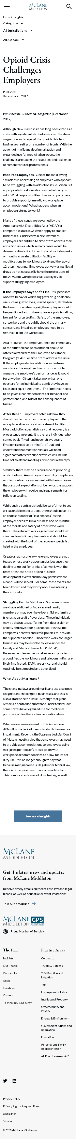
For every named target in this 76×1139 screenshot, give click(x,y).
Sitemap (8, 1121)
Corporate (47, 958)
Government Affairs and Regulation (56, 1028)
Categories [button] (11, 23)
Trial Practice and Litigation (52, 975)
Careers (8, 995)
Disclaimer (9, 1113)
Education (47, 1037)
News (6, 980)
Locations (9, 988)
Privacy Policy (11, 1099)
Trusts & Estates (52, 965)
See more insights (38, 816)
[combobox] (36, 30)
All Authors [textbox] (11, 39)
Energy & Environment (55, 1018)
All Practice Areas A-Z (55, 1056)
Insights (8, 958)
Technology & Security (17, 1002)
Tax (43, 984)
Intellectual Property (54, 999)
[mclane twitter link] (5, 1080)
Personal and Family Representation (53, 1046)
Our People (10, 965)
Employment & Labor (54, 992)
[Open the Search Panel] (69, 6)
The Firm (10, 950)
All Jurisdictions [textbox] (15, 30)
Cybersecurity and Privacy (52, 1009)
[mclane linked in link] (14, 1080)
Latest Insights (13, 17)
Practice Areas (53, 950)
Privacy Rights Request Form (21, 1106)
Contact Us (10, 973)
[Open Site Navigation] (7, 6)
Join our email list (19, 904)
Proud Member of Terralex (27, 931)
